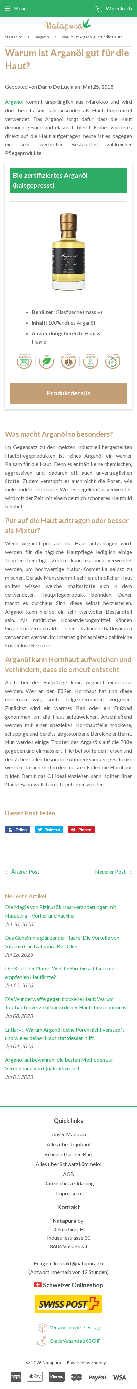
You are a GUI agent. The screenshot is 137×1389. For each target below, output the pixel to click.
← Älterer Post (22, 871)
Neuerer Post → (113, 871)
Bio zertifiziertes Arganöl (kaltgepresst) (50, 180)
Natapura (52, 1362)
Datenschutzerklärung (68, 1183)
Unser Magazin (68, 1134)
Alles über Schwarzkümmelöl (68, 1164)
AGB (68, 1174)
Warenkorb (118, 8)
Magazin (42, 37)
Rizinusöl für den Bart (68, 1154)
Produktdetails (68, 393)
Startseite (13, 37)
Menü (20, 8)
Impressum (68, 1193)
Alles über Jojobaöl (68, 1144)
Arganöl (14, 101)
